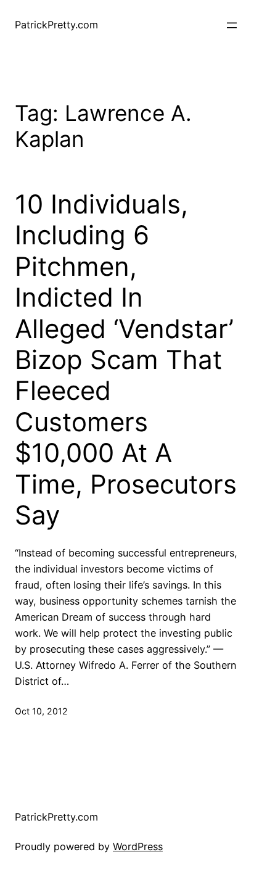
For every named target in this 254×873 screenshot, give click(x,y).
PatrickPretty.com (56, 25)
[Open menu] (231, 25)
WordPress (138, 846)
